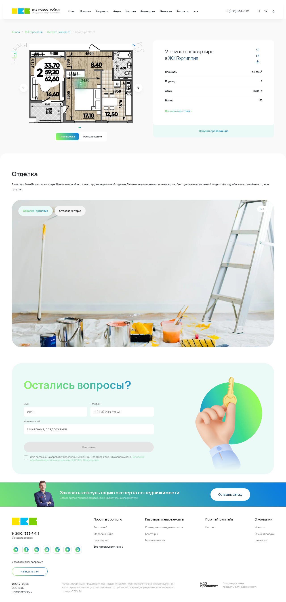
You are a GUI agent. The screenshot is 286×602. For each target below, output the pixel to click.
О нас (71, 11)
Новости (260, 527)
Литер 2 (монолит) (59, 32)
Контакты (183, 11)
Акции (117, 11)
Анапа (16, 32)
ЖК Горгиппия (34, 32)
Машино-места (155, 540)
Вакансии (166, 11)
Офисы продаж (264, 534)
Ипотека (131, 11)
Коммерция (148, 11)
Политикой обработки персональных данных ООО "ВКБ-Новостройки (87, 458)
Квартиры (102, 11)
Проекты (85, 11)
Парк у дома (101, 540)
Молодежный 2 (103, 534)
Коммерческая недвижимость (164, 527)
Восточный (100, 527)
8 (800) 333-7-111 (238, 11)
